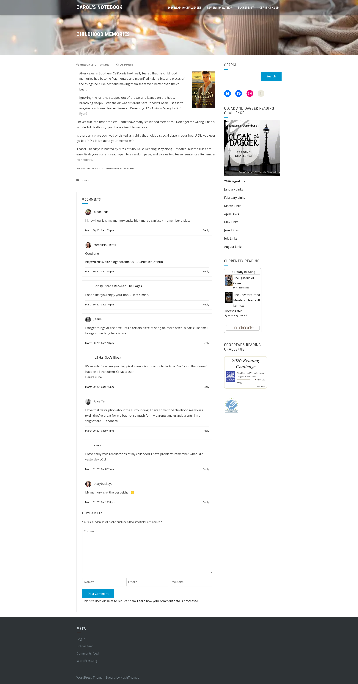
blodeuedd (101, 212)
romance (84, 180)
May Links (231, 222)
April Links (231, 214)
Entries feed (85, 646)
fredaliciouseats (105, 245)
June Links (231, 230)
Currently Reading (243, 272)
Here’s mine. (93, 377)
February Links (234, 198)
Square (111, 677)
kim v (97, 445)
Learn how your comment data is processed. (168, 601)
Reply (206, 230)
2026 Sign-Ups (234, 181)
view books (261, 386)
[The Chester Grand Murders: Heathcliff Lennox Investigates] (229, 297)
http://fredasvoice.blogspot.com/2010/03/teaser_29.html (124, 262)
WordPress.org (87, 661)
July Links (230, 238)
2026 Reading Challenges (184, 7)
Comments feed (88, 653)
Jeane (98, 319)
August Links (233, 247)
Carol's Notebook (99, 7)
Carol (106, 64)
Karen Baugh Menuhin (238, 315)
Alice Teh (100, 401)
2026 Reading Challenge (245, 363)
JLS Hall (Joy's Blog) (107, 358)
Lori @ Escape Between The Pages (118, 286)
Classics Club (269, 7)
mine (144, 295)
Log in (81, 639)
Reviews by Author (219, 7)
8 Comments (126, 64)
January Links (233, 189)
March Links (232, 206)
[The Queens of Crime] (229, 281)
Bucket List (246, 7)
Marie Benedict (242, 287)
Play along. (165, 149)
